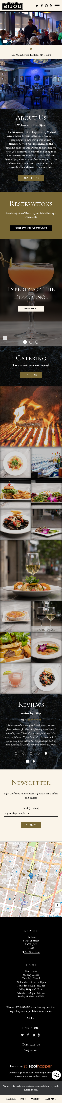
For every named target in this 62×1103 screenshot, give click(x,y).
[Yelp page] (51, 5)
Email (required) (31, 808)
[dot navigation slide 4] (38, 753)
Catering (50, 1098)
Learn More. (31, 1089)
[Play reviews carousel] (34, 761)
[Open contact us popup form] (56, 1075)
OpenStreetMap (54, 916)
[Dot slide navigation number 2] (31, 342)
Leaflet (42, 916)
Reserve (11, 1098)
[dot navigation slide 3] (31, 753)
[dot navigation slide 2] (23, 753)
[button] (4, 41)
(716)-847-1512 (31, 1050)
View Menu (31, 308)
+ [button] (58, 905)
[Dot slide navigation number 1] (25, 342)
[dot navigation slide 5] (46, 753)
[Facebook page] (42, 5)
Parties (35, 1098)
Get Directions (32, 952)
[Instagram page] (46, 5)
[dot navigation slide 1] (16, 753)
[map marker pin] (31, 49)
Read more (28, 178)
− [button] (58, 910)
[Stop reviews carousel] (27, 761)
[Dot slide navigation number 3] (37, 342)
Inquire (28, 375)
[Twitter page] (37, 5)
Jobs (23, 1098)
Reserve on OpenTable (28, 229)
